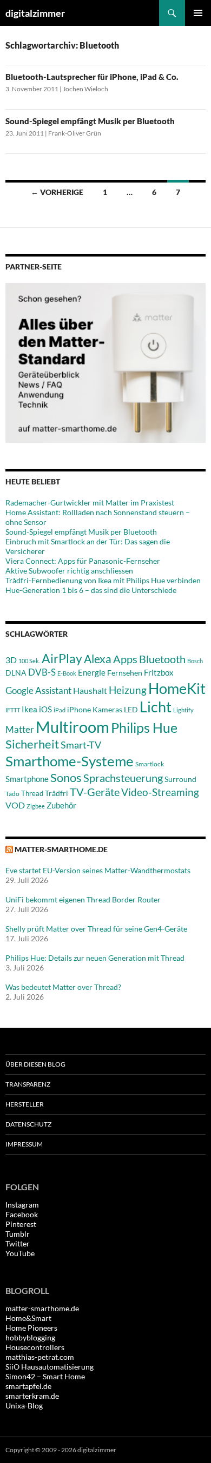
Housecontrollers (34, 1347)
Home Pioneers (31, 1327)
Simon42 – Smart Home (45, 1376)
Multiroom (72, 726)
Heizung (128, 690)
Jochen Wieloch (85, 89)
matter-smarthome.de (61, 849)
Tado (12, 794)
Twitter (17, 1243)
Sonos (66, 777)
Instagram (22, 1204)
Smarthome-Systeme (69, 761)
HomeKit (177, 688)
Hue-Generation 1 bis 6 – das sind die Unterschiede (90, 590)
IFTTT (12, 709)
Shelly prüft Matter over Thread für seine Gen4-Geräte (96, 928)
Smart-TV (81, 745)
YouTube (20, 1253)
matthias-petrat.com (39, 1356)
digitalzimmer (35, 13)
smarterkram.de (32, 1395)
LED (131, 709)
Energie (92, 672)
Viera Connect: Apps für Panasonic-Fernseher (82, 560)
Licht (156, 707)
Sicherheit (32, 744)
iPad (59, 709)
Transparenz (27, 1084)
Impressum (24, 1144)
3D (11, 660)
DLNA (16, 672)
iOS (45, 709)
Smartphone (27, 779)
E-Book (66, 673)
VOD (15, 805)
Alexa (97, 659)
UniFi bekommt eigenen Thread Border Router (83, 899)
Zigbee (36, 806)
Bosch (195, 660)
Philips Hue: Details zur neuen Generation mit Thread (94, 957)
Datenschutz (28, 1124)
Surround (180, 779)
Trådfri (56, 793)
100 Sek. (29, 660)
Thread (32, 793)
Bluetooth (162, 658)
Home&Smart (28, 1318)
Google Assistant (38, 690)
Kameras (107, 709)
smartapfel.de (28, 1386)
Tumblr (17, 1233)
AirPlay (62, 658)
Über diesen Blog (35, 1064)
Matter (19, 729)
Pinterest (20, 1224)
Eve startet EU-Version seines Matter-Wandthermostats (97, 870)
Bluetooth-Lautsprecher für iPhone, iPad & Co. (92, 77)
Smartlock (149, 764)
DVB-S (42, 672)
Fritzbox (159, 672)
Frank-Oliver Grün (74, 133)
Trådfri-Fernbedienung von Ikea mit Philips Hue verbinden (103, 580)
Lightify (183, 709)
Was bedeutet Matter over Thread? (63, 987)
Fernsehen (124, 672)
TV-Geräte (95, 791)
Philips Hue (144, 727)
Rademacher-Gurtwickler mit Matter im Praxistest (89, 502)
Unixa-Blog (24, 1405)
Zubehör (61, 805)
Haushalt (90, 690)
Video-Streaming (160, 792)
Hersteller (24, 1104)
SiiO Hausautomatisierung (49, 1366)
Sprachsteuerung (123, 777)
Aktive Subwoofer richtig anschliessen (69, 570)
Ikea (29, 709)
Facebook (21, 1214)
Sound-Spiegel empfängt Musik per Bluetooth (90, 121)
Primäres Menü (198, 13)
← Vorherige (57, 192)
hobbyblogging (30, 1337)
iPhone (79, 709)
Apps (125, 658)
